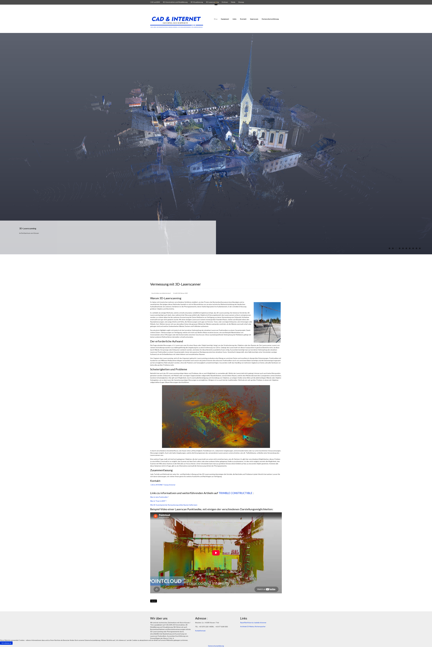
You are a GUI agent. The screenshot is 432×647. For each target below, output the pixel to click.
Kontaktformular (200, 631)
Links (234, 19)
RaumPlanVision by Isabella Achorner (253, 622)
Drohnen (225, 2)
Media (233, 2)
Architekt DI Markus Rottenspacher (50, 233)
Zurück (153, 601)
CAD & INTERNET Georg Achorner (163, 485)
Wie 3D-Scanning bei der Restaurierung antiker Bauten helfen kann (173, 505)
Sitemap (241, 2)
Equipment (225, 19)
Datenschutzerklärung (270, 19)
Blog (215, 19)
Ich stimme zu (6, 643)
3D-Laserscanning (212, 2)
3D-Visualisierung (197, 2)
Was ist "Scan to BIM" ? (158, 501)
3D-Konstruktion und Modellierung (175, 2)
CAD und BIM (155, 2)
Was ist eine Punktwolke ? (159, 497)
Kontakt (243, 19)
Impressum (254, 19)
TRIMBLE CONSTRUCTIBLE (235, 493)
